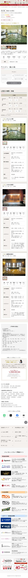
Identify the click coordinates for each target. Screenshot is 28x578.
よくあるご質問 (4, 432)
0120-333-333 (15, 372)
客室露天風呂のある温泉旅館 (6, 406)
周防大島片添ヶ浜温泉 (5, 398)
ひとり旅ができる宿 (17, 406)
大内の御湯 (4, 105)
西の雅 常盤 (5, 10)
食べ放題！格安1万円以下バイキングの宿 (9, 404)
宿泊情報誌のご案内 (19, 427)
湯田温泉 (8, 397)
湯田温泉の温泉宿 (21, 7)
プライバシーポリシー (6, 436)
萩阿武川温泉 (3, 395)
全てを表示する (14, 83)
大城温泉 (10, 392)
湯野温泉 (17, 393)
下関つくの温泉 (4, 392)
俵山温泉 (22, 393)
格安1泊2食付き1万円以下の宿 (7, 403)
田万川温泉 (12, 393)
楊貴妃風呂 (4, 110)
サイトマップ (18, 441)
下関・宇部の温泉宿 (5, 385)
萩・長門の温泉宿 (13, 387)
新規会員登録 (20, 4)
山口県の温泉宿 (5, 7)
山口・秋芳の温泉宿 (13, 7)
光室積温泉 (15, 395)
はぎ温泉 (7, 393)
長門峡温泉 (9, 395)
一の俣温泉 (19, 397)
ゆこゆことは (4, 445)
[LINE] (4, 415)
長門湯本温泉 (21, 395)
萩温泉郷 (3, 393)
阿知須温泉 (3, 397)
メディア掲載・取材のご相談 (20, 436)
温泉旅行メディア (5, 427)
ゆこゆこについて (13, 4)
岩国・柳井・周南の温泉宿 (15, 385)
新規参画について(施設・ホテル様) (5, 441)
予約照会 (20, 3)
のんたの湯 (4, 99)
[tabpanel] (14, 34)
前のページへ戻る (6, 19)
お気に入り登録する (18, 12)
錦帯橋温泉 (13, 397)
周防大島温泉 (15, 392)
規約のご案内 (18, 432)
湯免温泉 (21, 392)
